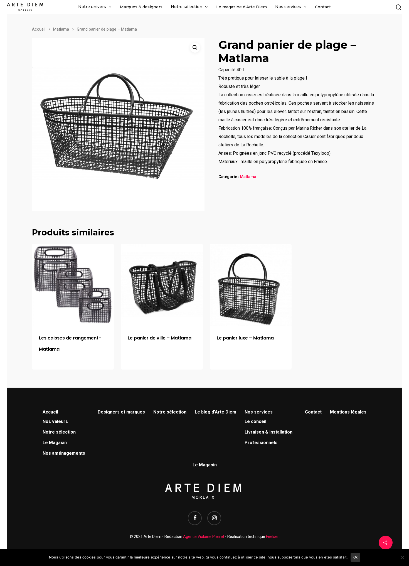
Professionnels (261, 442)
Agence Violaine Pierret (203, 536)
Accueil (38, 29)
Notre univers (92, 6)
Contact (323, 7)
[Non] (402, 557)
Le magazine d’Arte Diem (241, 7)
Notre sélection (186, 6)
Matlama (61, 29)
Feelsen (273, 536)
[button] (195, 48)
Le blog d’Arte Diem (215, 412)
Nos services (288, 6)
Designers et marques (121, 412)
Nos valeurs (55, 421)
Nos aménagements (64, 453)
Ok (355, 557)
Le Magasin (55, 442)
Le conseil (255, 421)
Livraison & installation (268, 432)
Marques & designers (141, 7)
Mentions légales (348, 412)
